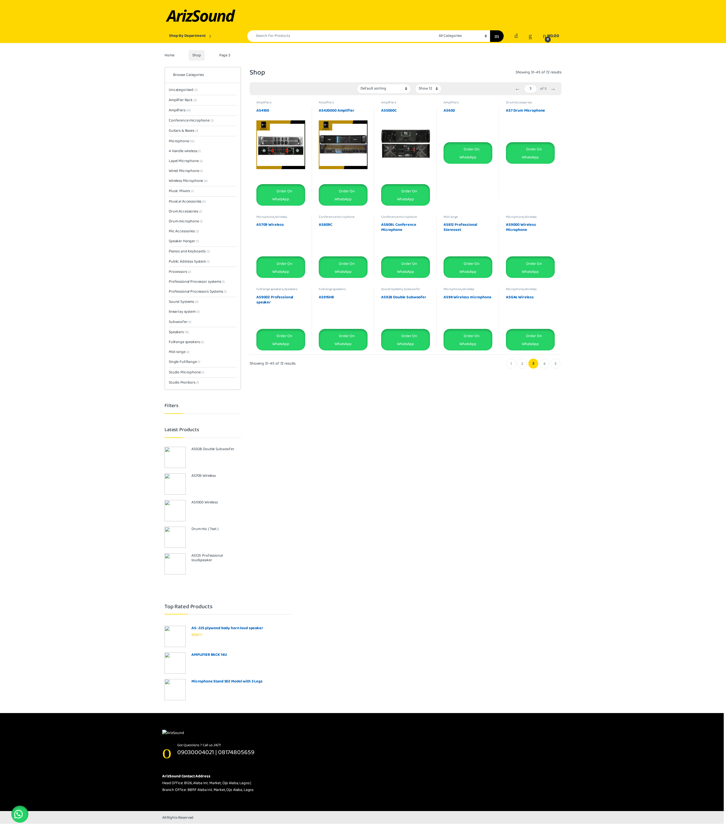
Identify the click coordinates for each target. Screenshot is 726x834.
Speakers (290, 289)
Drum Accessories (519, 102)
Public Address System (189, 261)
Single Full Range (184, 362)
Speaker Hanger (184, 241)
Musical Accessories (187, 201)
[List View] (274, 89)
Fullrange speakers (269, 289)
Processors (180, 272)
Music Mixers (181, 191)
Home (169, 55)
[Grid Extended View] (265, 89)
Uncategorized (183, 90)
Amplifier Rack (183, 100)
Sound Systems (392, 289)
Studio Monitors (184, 382)
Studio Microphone (186, 372)
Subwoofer (412, 289)
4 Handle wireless (185, 151)
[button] (19, 814)
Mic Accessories (184, 231)
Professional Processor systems (197, 281)
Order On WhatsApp (282, 195)
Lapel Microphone (186, 161)
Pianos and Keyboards (189, 251)
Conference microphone (336, 217)
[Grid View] (257, 89)
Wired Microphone (186, 171)
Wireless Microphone (271, 218)
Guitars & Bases (183, 130)
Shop (196, 55)
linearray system (184, 312)
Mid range (451, 217)
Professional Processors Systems (198, 291)
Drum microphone (185, 221)
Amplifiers (263, 102)
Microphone (265, 217)
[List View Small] (282, 89)
